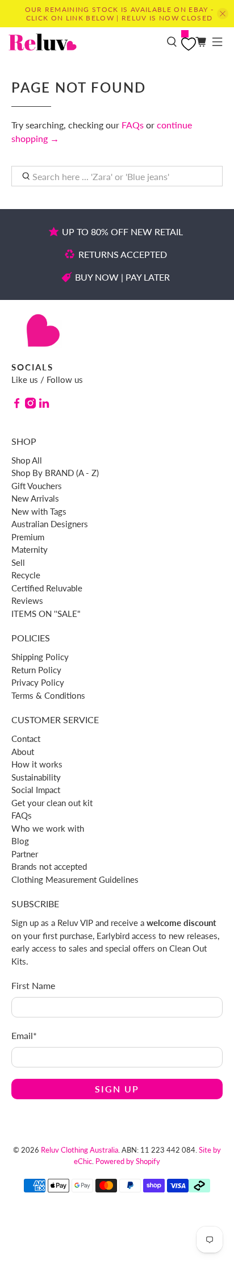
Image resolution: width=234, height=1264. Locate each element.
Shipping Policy (40, 657)
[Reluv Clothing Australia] (83, 42)
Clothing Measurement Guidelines (75, 879)
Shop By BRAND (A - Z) (55, 473)
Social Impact (35, 790)
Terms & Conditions (48, 695)
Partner (24, 854)
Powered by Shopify (127, 1161)
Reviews (27, 600)
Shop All (26, 460)
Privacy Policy (37, 682)
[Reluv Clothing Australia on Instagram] (30, 405)
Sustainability (36, 777)
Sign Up (117, 1088)
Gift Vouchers (36, 486)
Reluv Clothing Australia (79, 1149)
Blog (20, 841)
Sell (18, 562)
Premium (27, 537)
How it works (36, 764)
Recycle (25, 575)
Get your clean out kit (52, 803)
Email (24, 1035)
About (22, 751)
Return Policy (36, 670)
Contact (25, 738)
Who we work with (47, 828)
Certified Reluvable (46, 588)
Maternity (29, 549)
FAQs (133, 124)
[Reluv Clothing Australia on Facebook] (16, 405)
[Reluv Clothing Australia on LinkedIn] (44, 405)
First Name (33, 985)
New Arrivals (35, 498)
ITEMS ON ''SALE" (46, 613)
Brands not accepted (49, 866)
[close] (222, 13)
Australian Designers (49, 524)
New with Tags (38, 511)
